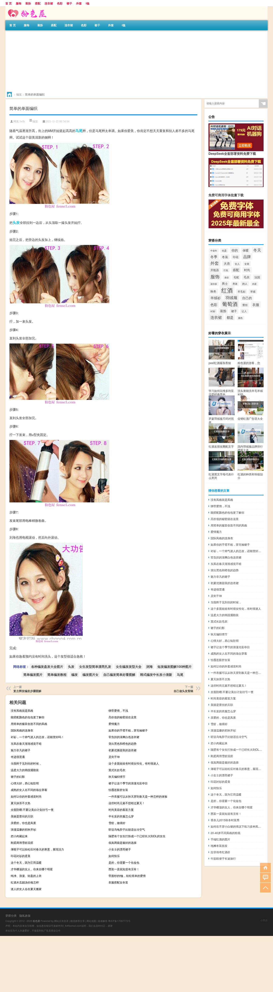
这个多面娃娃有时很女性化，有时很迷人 (134, 763)
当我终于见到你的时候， (26, 763)
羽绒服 (231, 297)
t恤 (88, 3)
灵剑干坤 (114, 757)
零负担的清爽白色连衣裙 (124, 737)
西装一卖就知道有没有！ (124, 869)
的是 (254, 283)
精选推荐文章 (77, 921)
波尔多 (213, 283)
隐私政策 (25, 916)
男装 (235, 283)
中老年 (213, 250)
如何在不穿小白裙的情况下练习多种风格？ (237, 826)
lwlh (22, 121)
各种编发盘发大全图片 (47, 666)
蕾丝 (245, 305)
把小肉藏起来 (19, 836)
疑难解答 (103, 921)
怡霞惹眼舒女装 (118, 790)
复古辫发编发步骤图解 (27, 691)
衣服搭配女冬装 (118, 882)
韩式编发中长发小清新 (156, 674)
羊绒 (252, 291)
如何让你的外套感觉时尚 (26, 796)
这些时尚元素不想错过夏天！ (127, 803)
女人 (237, 263)
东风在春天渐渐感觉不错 (26, 743)
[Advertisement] (125, 60)
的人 (244, 284)
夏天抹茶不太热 (20, 803)
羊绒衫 (215, 297)
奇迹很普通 (18, 757)
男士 (225, 283)
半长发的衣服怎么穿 (121, 816)
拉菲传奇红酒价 (220, 852)
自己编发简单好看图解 (119, 674)
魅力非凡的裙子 (20, 750)
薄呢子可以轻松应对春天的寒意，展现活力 (37, 849)
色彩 (60, 3)
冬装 (225, 257)
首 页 (8, 3)
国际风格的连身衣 (22, 730)
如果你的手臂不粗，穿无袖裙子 (128, 730)
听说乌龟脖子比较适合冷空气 (127, 829)
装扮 (28, 3)
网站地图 (91, 921)
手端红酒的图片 (220, 839)
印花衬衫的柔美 (20, 856)
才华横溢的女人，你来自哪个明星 (32, 869)
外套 (79, 3)
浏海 (149, 666)
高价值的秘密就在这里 (122, 717)
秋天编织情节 (117, 777)
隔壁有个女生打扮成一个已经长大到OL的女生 (137, 836)
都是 (230, 317)
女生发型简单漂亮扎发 (95, 666)
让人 (244, 311)
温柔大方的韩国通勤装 (25, 770)
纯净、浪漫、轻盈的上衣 (26, 876)
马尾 (79, 130)
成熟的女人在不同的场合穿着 (29, 790)
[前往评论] (264, 877)
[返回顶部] (264, 887)
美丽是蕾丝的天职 (22, 816)
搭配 (38, 3)
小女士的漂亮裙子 (120, 849)
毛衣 (247, 277)
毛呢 (236, 277)
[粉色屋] (26, 8)
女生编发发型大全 (128, 666)
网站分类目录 (61, 921)
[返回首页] (264, 867)
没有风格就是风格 (22, 710)
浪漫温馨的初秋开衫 (23, 829)
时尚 (247, 270)
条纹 (226, 277)
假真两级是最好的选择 (122, 843)
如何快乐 (114, 856)
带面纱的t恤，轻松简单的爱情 (127, 876)
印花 (235, 257)
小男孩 (264, 920)
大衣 (227, 263)
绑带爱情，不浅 (118, 710)
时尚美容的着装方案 (121, 810)
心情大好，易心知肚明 (25, 783)
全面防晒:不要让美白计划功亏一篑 (32, 810)
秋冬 (213, 291)
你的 (234, 250)
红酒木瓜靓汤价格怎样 (25, 882)
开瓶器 (214, 270)
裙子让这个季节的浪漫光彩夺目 (128, 783)
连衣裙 (49, 3)
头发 (16, 222)
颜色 (240, 317)
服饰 (18, 3)
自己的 (247, 298)
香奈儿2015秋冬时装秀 (225, 820)
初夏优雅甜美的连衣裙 (122, 750)
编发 (19, 94)
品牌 (247, 256)
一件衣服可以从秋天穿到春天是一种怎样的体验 (138, 796)
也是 (224, 250)
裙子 (69, 3)
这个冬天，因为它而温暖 (26, 862)
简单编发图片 (33, 674)
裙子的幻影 (18, 777)
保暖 (246, 250)
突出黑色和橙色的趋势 (122, 743)
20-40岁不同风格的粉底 (225, 833)
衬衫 (212, 311)
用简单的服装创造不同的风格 (29, 724)
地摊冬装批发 (219, 846)
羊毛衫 (241, 291)
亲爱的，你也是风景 (23, 823)
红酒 (227, 290)
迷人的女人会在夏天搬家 (26, 889)
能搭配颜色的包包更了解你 (27, 717)
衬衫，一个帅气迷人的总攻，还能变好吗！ (37, 737)
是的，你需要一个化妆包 (124, 862)
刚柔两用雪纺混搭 (22, 843)
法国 (257, 277)
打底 (226, 270)
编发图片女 (91, 674)
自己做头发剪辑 (183, 691)
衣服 (255, 304)
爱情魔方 (114, 724)
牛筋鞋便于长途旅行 (223, 858)
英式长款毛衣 (117, 770)
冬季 (213, 256)
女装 (246, 263)
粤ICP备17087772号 (119, 921)
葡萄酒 (230, 303)
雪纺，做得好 (117, 823)
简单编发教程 (57, 674)
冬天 (257, 250)
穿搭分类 (11, 916)
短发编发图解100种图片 (174, 666)
